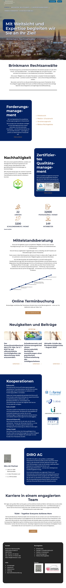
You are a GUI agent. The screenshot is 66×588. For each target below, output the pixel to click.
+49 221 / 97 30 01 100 (14, 555)
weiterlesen (16, 363)
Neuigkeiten (15, 7)
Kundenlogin (52, 1)
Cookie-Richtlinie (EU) (26, 11)
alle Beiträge (32, 329)
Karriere (33, 531)
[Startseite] (9, 2)
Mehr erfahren (18, 137)
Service (59, 1)
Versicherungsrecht (44, 121)
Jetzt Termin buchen (33, 312)
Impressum (10, 567)
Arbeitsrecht (41, 115)
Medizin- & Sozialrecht (45, 118)
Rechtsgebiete (25, 7)
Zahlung (9, 571)
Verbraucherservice (11, 11)
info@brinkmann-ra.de (14, 557)
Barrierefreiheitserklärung (14, 572)
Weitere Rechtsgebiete (45, 124)
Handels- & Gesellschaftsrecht (44, 550)
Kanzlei (7, 7)
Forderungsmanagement (39, 7)
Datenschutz (10, 569)
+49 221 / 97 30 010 (12, 554)
